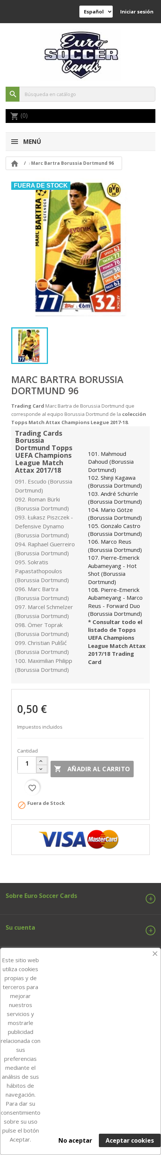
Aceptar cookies (130, 1140)
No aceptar (75, 1140)
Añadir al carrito (92, 769)
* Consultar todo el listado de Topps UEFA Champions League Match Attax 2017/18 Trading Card (117, 641)
